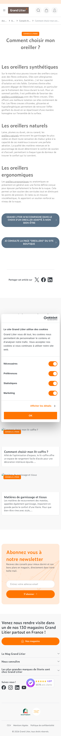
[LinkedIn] (17, 687)
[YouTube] (24, 687)
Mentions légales (20, 725)
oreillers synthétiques (13, 96)
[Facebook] (4, 687)
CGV (9, 725)
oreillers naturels (10, 135)
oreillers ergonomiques (17, 181)
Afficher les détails (40, 406)
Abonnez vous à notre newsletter (24, 555)
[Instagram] (10, 687)
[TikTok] (4, 695)
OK (30, 415)
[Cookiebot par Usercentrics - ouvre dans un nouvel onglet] (43, 318)
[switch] (52, 373)
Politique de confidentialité (42, 725)
